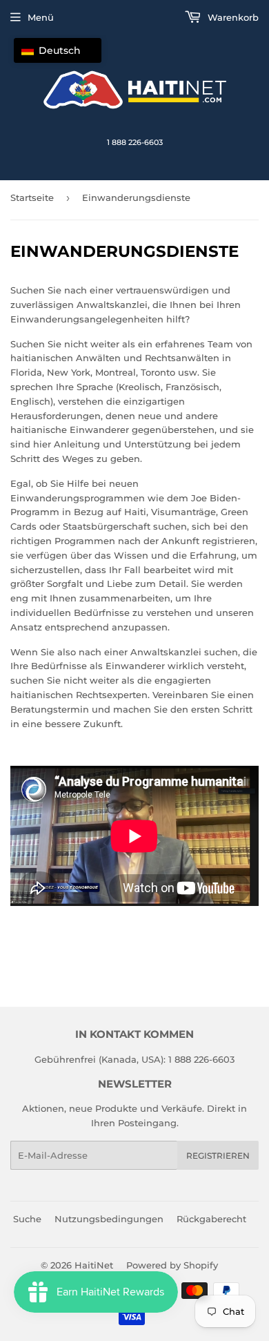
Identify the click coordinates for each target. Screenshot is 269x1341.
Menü (41, 17)
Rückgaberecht (211, 1218)
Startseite (32, 197)
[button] (57, 50)
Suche (27, 1218)
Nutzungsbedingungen (108, 1218)
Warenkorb (232, 17)
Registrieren (218, 1155)
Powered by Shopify (172, 1265)
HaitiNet (93, 1265)
